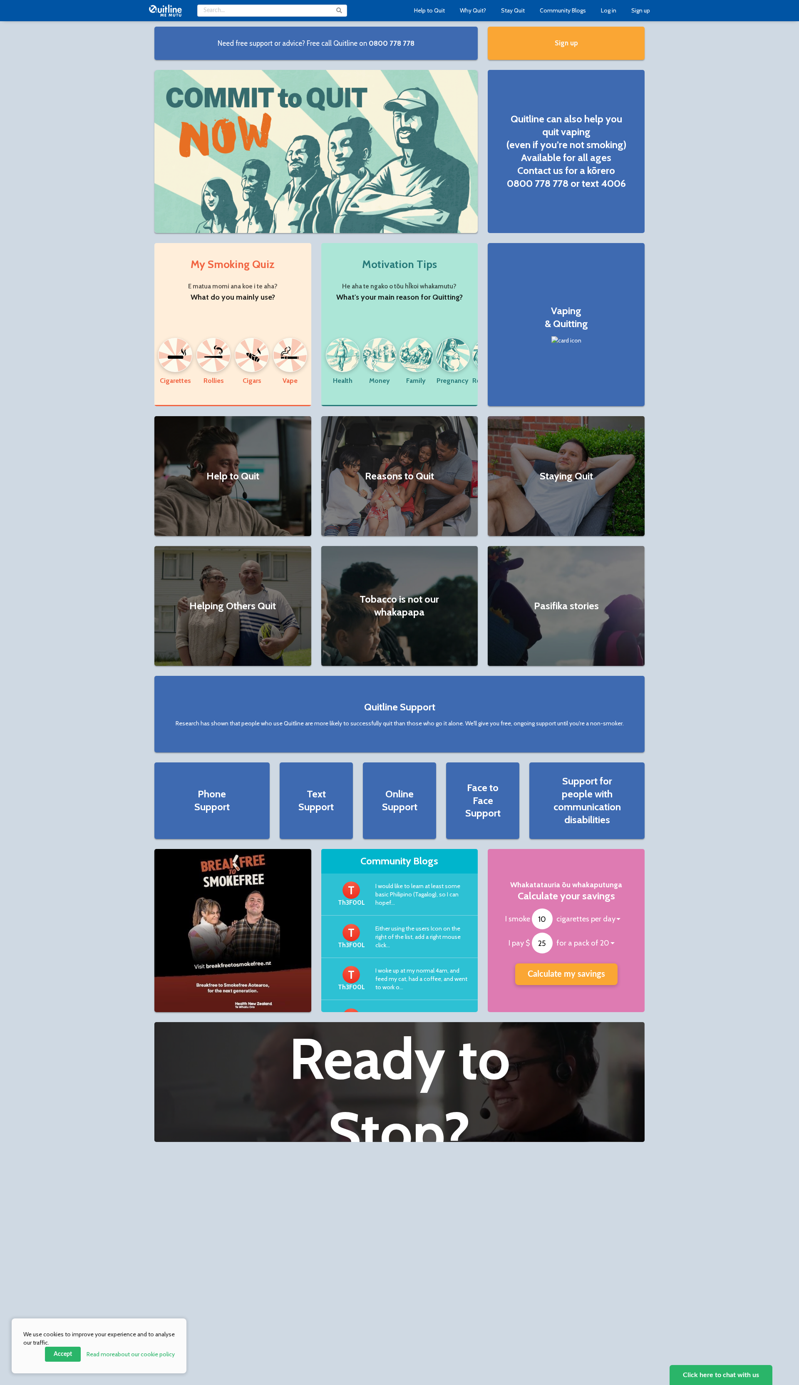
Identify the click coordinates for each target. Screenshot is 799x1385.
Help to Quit (429, 10)
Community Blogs (563, 10)
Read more (131, 1354)
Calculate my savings (566, 974)
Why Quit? (473, 10)
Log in (608, 10)
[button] (316, 43)
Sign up (640, 10)
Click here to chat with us (721, 1375)
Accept (63, 1354)
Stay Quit (513, 10)
